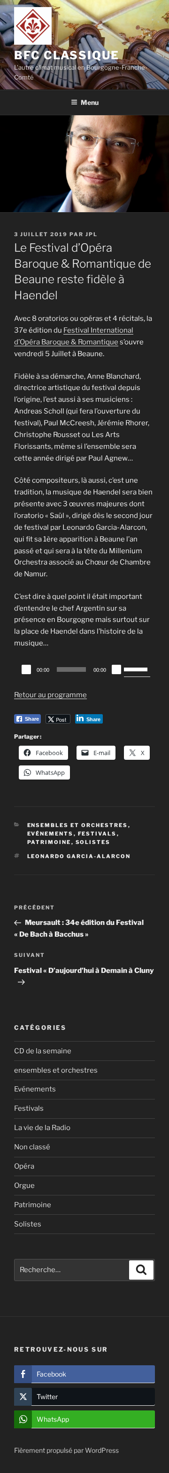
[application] (84, 669)
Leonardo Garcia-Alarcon (79, 856)
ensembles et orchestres (77, 825)
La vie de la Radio (42, 1127)
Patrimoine (49, 842)
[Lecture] (26, 669)
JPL (91, 234)
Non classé (32, 1147)
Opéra (24, 1166)
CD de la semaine (42, 1051)
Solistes (93, 842)
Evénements (50, 833)
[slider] (137, 668)
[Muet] (116, 669)
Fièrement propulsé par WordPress (66, 1450)
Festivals (97, 833)
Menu (90, 102)
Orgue (24, 1185)
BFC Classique (66, 55)
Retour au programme (50, 695)
